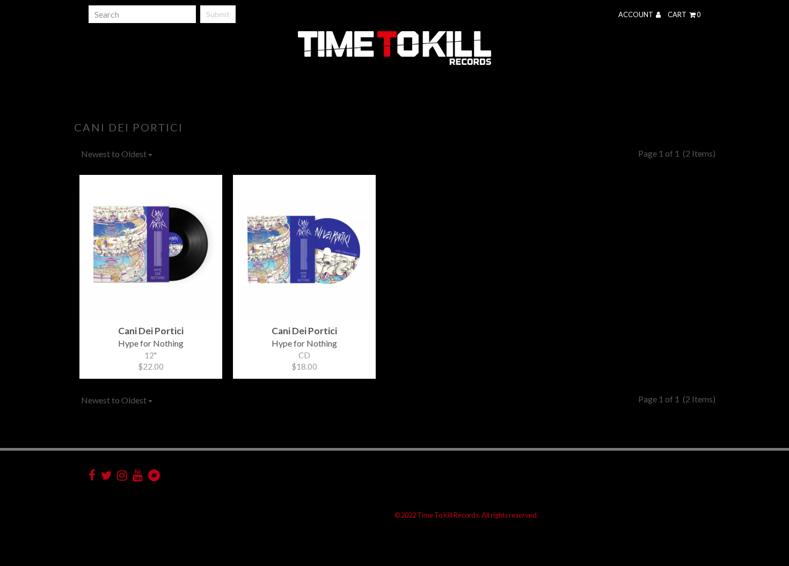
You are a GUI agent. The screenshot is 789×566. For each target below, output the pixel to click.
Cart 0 (684, 14)
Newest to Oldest (114, 154)
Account (636, 14)
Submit (218, 14)
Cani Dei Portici (128, 127)
